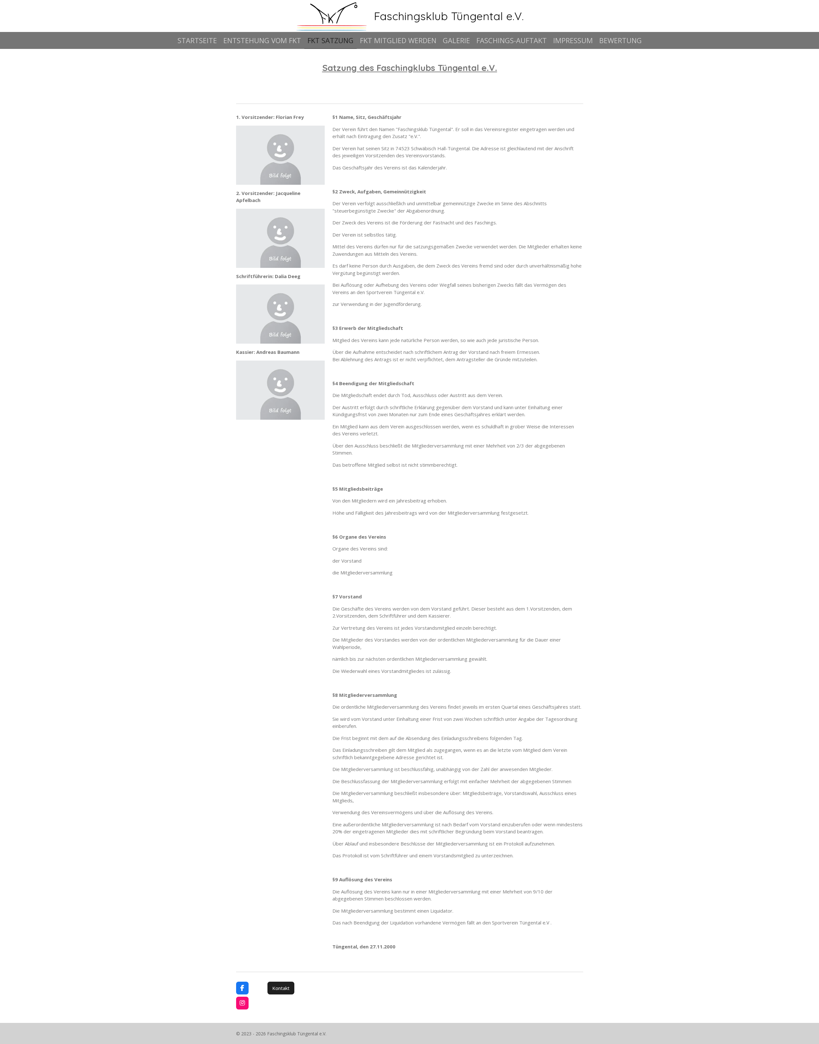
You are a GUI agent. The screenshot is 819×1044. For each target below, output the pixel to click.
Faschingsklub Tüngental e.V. (449, 16)
